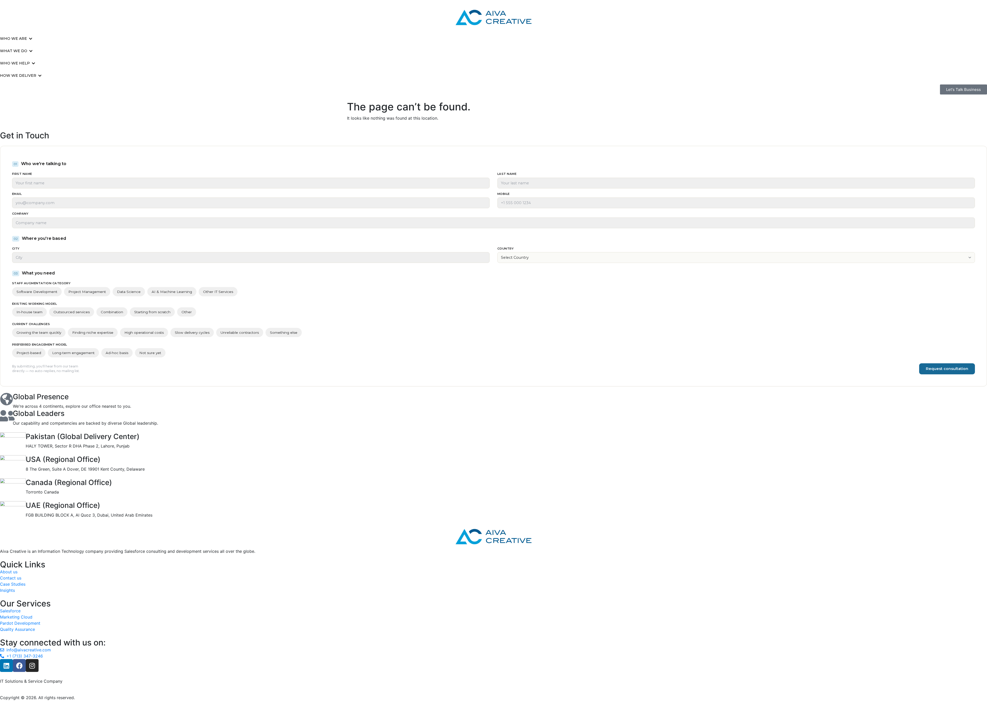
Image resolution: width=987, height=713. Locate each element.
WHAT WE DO (13, 51)
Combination (112, 312)
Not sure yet (150, 353)
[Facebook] (19, 665)
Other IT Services (218, 292)
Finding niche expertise (92, 332)
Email (17, 194)
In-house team (29, 312)
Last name (506, 174)
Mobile (503, 194)
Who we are (13, 38)
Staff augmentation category (41, 283)
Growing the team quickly (38, 332)
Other (186, 312)
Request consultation (947, 368)
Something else (283, 332)
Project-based (28, 353)
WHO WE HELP (15, 63)
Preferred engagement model (39, 344)
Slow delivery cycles (192, 332)
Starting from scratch (152, 312)
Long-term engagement (73, 353)
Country (505, 248)
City (16, 248)
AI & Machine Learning (172, 292)
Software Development (36, 292)
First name (22, 174)
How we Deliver (18, 75)
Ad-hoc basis (117, 353)
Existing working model (34, 304)
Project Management (87, 292)
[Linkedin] (6, 665)
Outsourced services (71, 312)
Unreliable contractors (240, 332)
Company (20, 213)
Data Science (129, 292)
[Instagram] (32, 665)
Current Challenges (31, 324)
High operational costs (144, 332)
